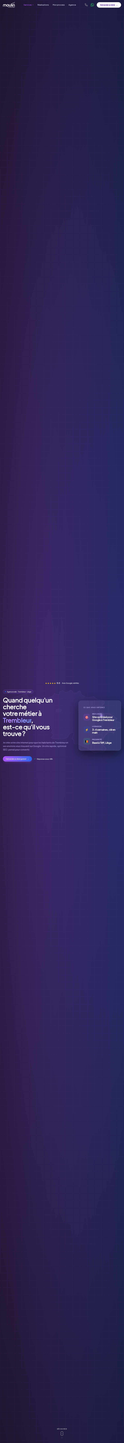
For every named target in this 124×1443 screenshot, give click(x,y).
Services (28, 5)
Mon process (59, 5)
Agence (72, 5)
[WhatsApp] (92, 4)
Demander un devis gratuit (17, 759)
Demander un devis (109, 5)
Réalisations (43, 5)
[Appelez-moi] (86, 4)
